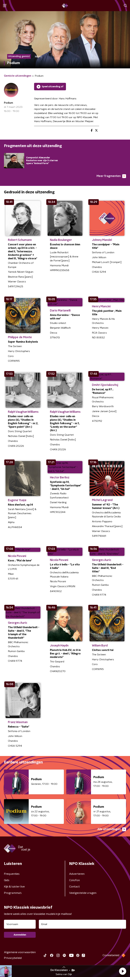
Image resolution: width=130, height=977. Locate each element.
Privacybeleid (13, 958)
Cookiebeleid (111, 955)
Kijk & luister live (14, 886)
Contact (74, 886)
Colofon (74, 880)
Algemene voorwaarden (20, 952)
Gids (6, 880)
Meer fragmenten (109, 176)
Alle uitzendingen (109, 829)
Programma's (13, 893)
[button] (122, 971)
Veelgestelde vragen (82, 893)
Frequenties (12, 874)
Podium (8, 103)
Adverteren (76, 874)
